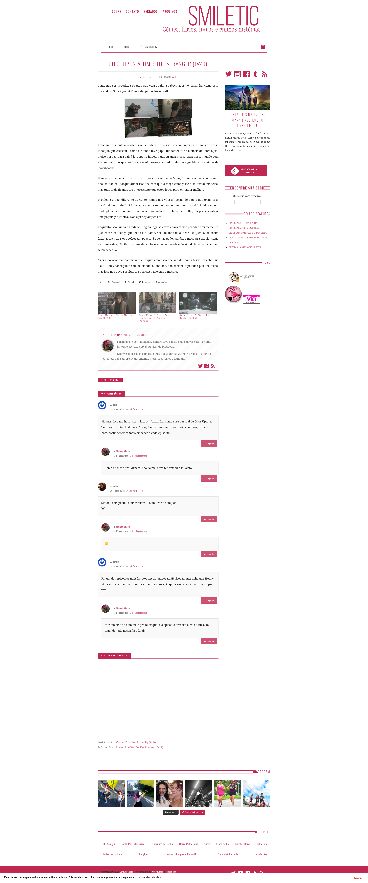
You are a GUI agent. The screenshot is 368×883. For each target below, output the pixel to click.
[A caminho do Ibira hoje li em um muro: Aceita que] (227, 793)
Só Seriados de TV (148, 47)
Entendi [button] (358, 878)
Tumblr (255, 75)
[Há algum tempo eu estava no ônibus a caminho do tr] (111, 793)
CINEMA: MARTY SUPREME (244, 227)
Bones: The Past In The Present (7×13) (139, 747)
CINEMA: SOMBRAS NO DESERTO (247, 232)
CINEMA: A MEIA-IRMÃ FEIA (244, 247)
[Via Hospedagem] (251, 302)
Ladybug (143, 854)
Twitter (200, 366)
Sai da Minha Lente (228, 854)
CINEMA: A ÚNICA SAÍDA (243, 223)
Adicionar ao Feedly (249, 171)
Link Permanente (136, 409)
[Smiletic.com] (184, 23)
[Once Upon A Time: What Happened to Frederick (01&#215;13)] (158, 303)
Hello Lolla (261, 844)
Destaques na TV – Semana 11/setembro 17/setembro (248, 120)
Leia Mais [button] (156, 877)
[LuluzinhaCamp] (234, 302)
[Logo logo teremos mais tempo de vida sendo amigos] (169, 793)
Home (110, 47)
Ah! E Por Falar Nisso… (134, 844)
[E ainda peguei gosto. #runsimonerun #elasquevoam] (198, 793)
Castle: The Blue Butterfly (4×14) (136, 742)
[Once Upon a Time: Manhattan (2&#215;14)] (117, 303)
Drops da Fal (222, 844)
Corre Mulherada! (188, 844)
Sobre (116, 11)
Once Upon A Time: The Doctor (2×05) (195, 316)
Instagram (237, 75)
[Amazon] (241, 283)
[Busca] (263, 46)
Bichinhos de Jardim (163, 844)
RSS (264, 75)
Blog (126, 47)
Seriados (151, 11)
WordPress (157, 872)
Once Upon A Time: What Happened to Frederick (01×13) (155, 318)
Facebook (206, 366)
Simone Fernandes (135, 334)
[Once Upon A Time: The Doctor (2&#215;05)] (198, 303)
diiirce (207, 844)
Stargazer (171, 872)
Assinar (212, 366)
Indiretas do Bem (112, 854)
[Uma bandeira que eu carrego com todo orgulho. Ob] (140, 793)
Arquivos (170, 11)
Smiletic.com (126, 872)
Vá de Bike (261, 854)
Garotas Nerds (243, 844)
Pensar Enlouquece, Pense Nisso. (183, 854)
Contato (132, 11)
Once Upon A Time (110, 380)
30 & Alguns (110, 844)
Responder (210, 443)
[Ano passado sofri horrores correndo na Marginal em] (256, 793)
